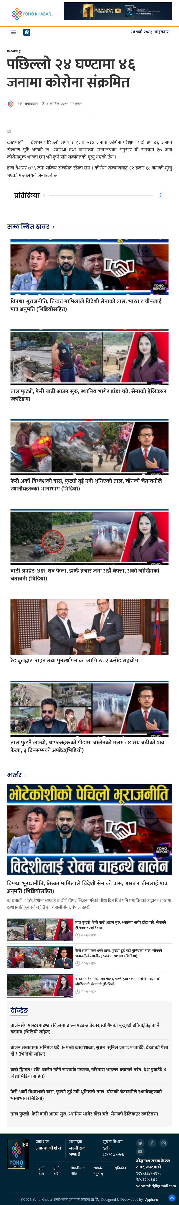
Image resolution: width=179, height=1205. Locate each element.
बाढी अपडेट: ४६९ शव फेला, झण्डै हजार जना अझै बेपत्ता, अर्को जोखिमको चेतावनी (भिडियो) (84, 575)
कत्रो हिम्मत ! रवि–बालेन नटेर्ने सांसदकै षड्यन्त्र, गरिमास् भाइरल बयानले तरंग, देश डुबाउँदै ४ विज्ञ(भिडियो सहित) (88, 1073)
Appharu (151, 1200)
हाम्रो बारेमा (57, 1171)
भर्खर (15, 775)
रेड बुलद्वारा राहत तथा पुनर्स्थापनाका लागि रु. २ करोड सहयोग (74, 660)
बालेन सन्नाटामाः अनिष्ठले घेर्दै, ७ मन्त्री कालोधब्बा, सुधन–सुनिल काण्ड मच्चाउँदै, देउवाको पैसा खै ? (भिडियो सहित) (89, 1051)
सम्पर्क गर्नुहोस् (98, 1171)
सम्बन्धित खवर (28, 227)
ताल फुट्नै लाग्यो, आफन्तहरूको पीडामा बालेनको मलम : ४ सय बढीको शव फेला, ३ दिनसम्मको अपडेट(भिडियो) (87, 746)
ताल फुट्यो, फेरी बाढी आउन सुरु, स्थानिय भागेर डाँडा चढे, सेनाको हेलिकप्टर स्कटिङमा (88, 395)
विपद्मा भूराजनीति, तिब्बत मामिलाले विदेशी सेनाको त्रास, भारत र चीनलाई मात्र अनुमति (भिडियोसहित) (86, 305)
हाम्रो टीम (42, 1171)
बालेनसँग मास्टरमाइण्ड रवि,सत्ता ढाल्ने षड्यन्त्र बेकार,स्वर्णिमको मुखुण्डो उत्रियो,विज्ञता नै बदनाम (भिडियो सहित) (84, 1029)
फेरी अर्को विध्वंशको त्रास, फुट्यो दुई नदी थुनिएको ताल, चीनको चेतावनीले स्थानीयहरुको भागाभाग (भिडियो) (86, 485)
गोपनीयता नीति (78, 1171)
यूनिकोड (120, 1168)
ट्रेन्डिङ (19, 1010)
